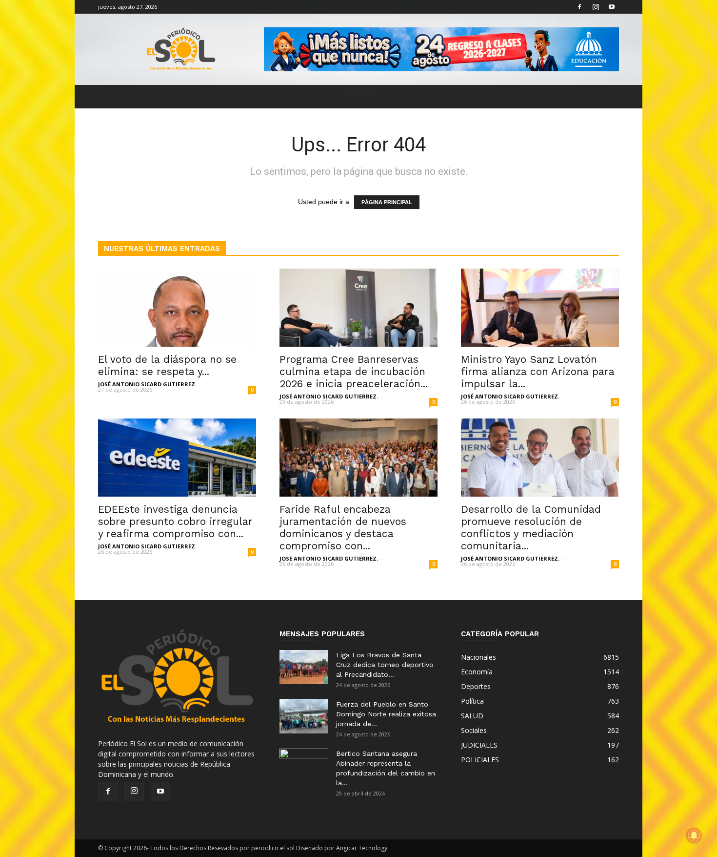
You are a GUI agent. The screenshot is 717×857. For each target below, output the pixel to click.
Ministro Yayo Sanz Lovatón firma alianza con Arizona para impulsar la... (538, 371)
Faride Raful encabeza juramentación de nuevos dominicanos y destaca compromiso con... (342, 527)
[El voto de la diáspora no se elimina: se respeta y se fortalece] (177, 308)
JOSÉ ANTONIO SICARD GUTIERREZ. (147, 384)
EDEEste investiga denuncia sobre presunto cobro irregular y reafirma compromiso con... (175, 521)
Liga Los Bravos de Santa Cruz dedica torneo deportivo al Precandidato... (385, 664)
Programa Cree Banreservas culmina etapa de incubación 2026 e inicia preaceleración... (353, 371)
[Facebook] (579, 7)
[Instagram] (595, 7)
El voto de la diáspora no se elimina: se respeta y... (167, 365)
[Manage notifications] (694, 835)
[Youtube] (611, 7)
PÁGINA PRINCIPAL (386, 202)
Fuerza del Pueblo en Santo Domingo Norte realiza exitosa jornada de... (386, 714)
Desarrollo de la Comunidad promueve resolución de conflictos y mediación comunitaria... (531, 527)
